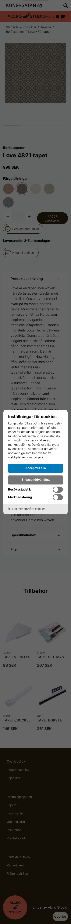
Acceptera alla (35, 468)
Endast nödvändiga (35, 479)
